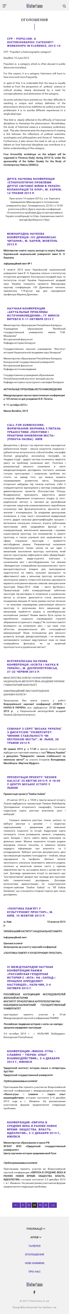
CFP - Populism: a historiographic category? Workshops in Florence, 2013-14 (34, 42)
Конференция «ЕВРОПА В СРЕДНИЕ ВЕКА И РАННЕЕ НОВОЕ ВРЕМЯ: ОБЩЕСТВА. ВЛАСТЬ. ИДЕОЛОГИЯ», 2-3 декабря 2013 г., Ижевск (34, 1129)
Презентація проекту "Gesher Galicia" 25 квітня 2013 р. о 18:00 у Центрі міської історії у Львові (33, 782)
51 (23, 1205)
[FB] (34, 1292)
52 (29, 1205)
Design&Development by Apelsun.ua (35, 1307)
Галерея (35, 1246)
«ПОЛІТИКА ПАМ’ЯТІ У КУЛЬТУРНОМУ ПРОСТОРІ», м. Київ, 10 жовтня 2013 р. (30, 912)
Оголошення (34, 1254)
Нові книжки (34, 1263)
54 (40, 1205)
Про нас (34, 1271)
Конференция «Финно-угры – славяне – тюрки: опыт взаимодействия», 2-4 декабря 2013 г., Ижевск (33, 1057)
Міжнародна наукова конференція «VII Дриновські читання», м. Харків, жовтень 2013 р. (32, 239)
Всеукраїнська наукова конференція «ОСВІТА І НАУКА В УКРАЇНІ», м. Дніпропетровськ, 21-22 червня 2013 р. (33, 666)
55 (46, 1205)
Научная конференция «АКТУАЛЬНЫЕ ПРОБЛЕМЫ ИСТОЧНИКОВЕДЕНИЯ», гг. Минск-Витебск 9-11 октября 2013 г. (34, 314)
